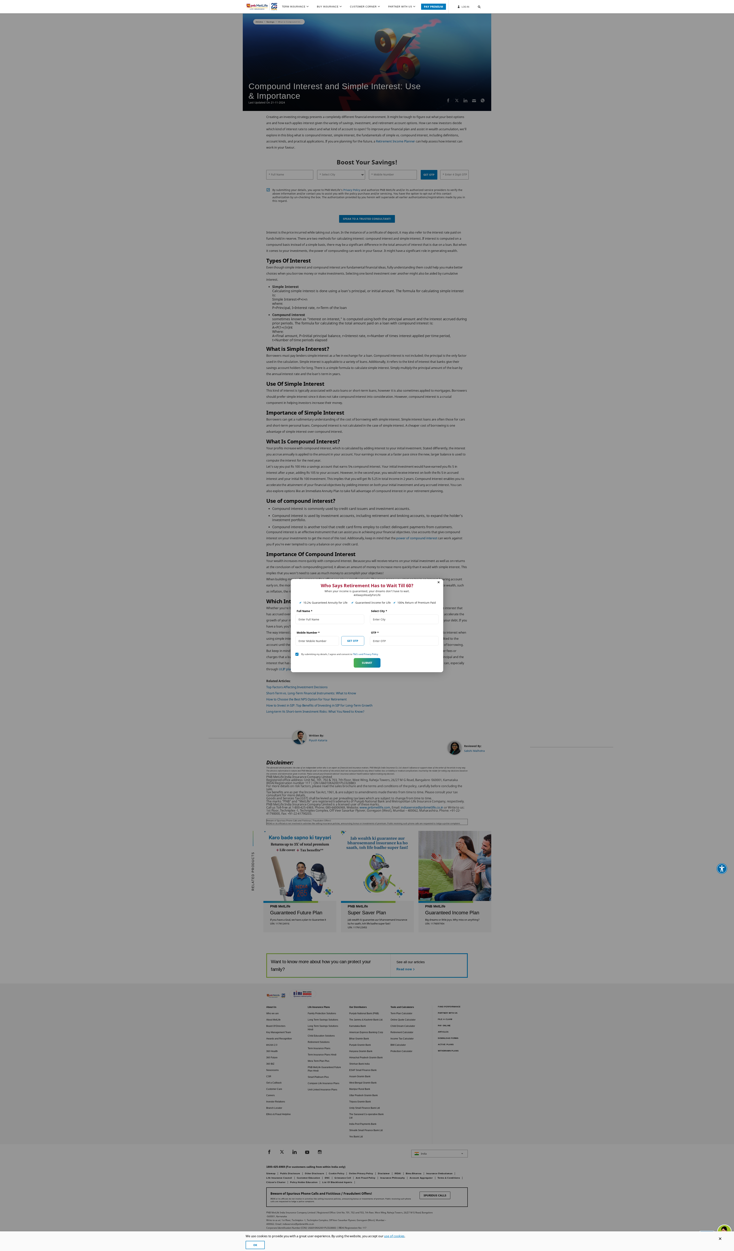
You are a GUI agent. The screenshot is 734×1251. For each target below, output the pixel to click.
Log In (465, 7)
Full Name (305, 611)
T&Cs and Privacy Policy (365, 654)
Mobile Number (308, 632)
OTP (375, 632)
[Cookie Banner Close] (720, 1238)
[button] (475, 7)
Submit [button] (367, 662)
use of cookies (394, 1236)
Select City (379, 611)
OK (255, 1245)
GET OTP (352, 640)
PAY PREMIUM (433, 6)
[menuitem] (296, 6)
